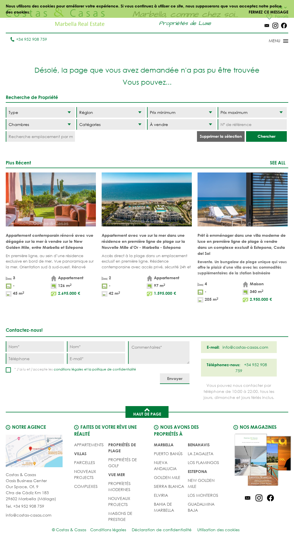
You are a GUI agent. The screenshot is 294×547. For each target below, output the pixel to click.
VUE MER (116, 474)
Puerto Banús (168, 453)
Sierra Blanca (169, 486)
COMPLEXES (86, 486)
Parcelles (84, 462)
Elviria (161, 495)
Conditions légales (108, 529)
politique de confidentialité (114, 369)
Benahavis (199, 444)
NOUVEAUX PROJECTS (85, 474)
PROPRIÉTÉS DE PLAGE (122, 447)
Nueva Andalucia (165, 465)
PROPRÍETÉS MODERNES (119, 486)
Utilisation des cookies (218, 529)
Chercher (266, 136)
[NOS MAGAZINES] (258, 460)
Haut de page (147, 414)
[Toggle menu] (271, 41)
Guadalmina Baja (201, 507)
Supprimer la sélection (221, 136)
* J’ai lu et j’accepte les (75, 369)
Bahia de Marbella (164, 507)
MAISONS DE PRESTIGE (120, 516)
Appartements (89, 444)
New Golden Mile (201, 483)
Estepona (197, 471)
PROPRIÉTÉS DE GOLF (122, 462)
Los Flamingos (203, 462)
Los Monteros (203, 495)
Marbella (163, 444)
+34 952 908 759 (31, 39)
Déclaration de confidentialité (162, 529)
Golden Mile (167, 477)
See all (277, 162)
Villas (80, 453)
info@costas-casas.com (28, 515)
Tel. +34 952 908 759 (25, 506)
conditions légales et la (73, 369)
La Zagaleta (200, 453)
